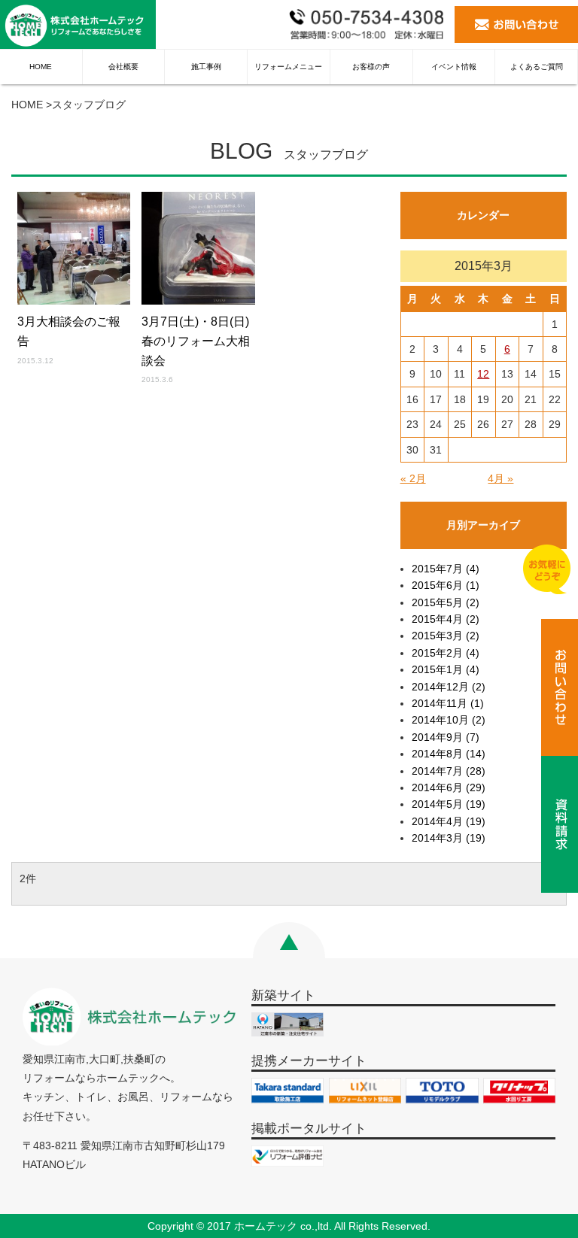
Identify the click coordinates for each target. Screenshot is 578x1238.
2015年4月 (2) (445, 619)
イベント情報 (453, 66)
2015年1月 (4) (445, 669)
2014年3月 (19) (448, 838)
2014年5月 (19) (448, 804)
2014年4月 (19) (448, 821)
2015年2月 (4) (445, 653)
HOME (40, 66)
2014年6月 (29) (448, 787)
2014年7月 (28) (448, 771)
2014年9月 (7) (445, 737)
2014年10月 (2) (448, 720)
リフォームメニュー (288, 66)
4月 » (500, 478)
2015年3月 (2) (445, 636)
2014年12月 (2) (448, 687)
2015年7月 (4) (445, 569)
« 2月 (413, 478)
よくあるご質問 (536, 66)
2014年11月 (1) (448, 703)
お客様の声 (371, 66)
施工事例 (206, 66)
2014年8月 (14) (448, 754)
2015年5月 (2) (445, 602)
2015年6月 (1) (445, 585)
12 (483, 374)
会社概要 (123, 66)
